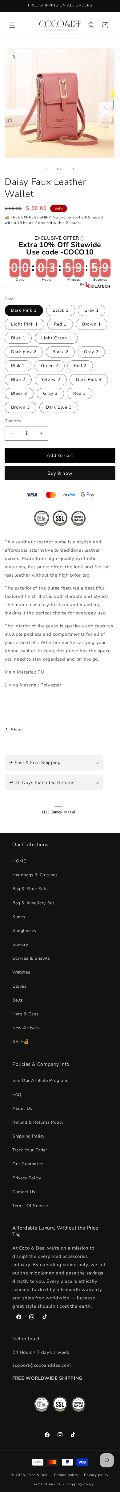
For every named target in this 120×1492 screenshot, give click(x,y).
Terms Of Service (30, 1206)
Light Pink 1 (24, 324)
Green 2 (49, 366)
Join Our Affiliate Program (39, 1080)
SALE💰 (20, 1042)
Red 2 (80, 366)
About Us (22, 1108)
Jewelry (20, 944)
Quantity (13, 421)
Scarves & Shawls (31, 958)
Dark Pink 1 (24, 310)
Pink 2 (18, 366)
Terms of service (46, 1484)
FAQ (17, 1095)
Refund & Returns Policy (38, 1122)
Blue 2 (18, 379)
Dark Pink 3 (89, 379)
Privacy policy (96, 1475)
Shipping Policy (28, 1136)
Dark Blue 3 (59, 407)
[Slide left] (46, 169)
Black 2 (60, 352)
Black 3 (19, 393)
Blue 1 (18, 338)
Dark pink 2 (23, 352)
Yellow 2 (50, 379)
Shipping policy (80, 1484)
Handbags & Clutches (35, 875)
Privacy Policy (26, 1178)
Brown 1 (91, 324)
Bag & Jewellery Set (33, 903)
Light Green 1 (56, 338)
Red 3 (79, 393)
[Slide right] (73, 169)
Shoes (18, 917)
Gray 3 (50, 393)
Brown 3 (20, 407)
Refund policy (66, 1475)
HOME (19, 861)
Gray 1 (91, 310)
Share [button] (17, 730)
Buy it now (60, 473)
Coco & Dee (37, 1474)
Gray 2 (91, 352)
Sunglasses (24, 931)
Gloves (19, 986)
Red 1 (60, 324)
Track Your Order (29, 1150)
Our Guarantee (27, 1164)
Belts (17, 1000)
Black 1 (61, 310)
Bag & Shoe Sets (30, 889)
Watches (21, 972)
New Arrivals (25, 1028)
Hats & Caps (25, 1014)
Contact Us (23, 1192)
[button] (12, 25)
